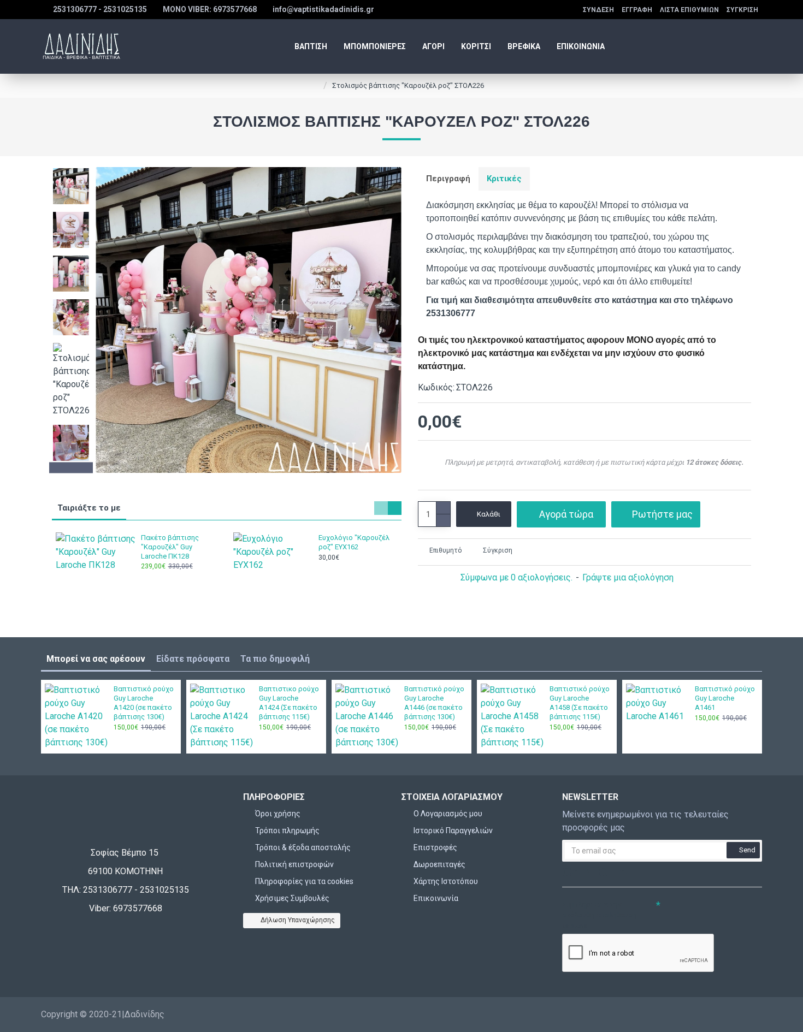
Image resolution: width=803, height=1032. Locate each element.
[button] (71, 169)
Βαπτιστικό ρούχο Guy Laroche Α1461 (725, 698)
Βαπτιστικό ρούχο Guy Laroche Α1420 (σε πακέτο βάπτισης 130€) (144, 703)
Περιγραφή (448, 178)
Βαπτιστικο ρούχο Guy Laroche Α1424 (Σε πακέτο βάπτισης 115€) (289, 703)
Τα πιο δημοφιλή (275, 659)
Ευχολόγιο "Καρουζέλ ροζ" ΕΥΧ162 (353, 542)
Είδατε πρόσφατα (192, 659)
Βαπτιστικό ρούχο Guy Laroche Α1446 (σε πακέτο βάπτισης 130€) (434, 703)
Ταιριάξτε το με (89, 508)
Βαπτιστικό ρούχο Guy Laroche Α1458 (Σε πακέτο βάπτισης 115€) (580, 703)
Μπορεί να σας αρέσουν (95, 659)
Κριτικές (504, 178)
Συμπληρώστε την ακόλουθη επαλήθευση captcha (599, 915)
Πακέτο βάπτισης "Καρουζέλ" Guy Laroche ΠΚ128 (170, 546)
